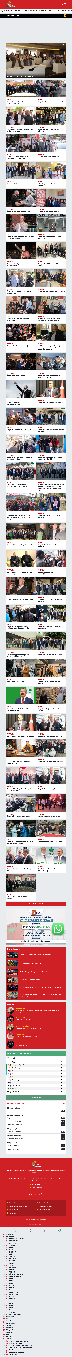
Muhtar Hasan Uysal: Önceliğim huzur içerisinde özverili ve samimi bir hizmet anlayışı (51, 348)
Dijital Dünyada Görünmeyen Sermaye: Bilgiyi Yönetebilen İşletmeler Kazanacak (38, 1011)
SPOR (64, 11)
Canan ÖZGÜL (20, 1034)
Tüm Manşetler (13, 1209)
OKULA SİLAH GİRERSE (23, 1020)
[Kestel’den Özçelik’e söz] (21, 668)
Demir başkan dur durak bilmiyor (50, 654)
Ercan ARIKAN (20, 1008)
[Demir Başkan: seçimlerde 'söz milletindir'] (51, 223)
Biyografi (9, 1330)
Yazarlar (9, 1321)
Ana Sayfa (9, 1234)
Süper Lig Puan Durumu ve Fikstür (20, 1347)
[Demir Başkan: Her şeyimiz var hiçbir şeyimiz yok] (51, 362)
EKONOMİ (12, 1252)
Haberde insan (14, 1292)
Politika (12, 1285)
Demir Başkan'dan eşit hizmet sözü (51, 291)
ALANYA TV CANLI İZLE (13, 11)
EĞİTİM (11, 1254)
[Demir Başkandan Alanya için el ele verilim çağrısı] (21, 558)
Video (8, 1319)
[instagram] (44, 1230)
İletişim (33, 1219)
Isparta (11, 1307)
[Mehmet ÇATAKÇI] (10, 1019)
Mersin (11, 1310)
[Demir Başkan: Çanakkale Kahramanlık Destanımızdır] (21, 471)
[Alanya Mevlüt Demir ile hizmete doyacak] (51, 250)
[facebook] (15, 1230)
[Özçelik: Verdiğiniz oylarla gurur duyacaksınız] (21, 250)
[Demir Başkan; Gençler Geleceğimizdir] (21, 88)
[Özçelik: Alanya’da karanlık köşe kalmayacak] (21, 278)
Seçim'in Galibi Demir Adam (17, 184)
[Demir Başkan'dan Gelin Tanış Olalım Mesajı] (51, 855)
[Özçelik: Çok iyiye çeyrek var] (51, 143)
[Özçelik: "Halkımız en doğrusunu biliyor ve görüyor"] (21, 444)
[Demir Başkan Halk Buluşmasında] (51, 748)
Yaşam (11, 1287)
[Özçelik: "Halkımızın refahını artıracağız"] (21, 305)
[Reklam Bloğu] (36, 927)
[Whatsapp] (39, 1194)
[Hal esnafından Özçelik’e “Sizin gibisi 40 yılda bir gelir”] (21, 641)
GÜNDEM (42, 11)
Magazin (12, 1296)
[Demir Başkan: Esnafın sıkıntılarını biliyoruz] (51, 416)
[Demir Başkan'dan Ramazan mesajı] (21, 722)
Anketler (9, 1332)
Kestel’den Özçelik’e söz (16, 681)
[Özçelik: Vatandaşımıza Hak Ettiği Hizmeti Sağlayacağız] (21, 828)
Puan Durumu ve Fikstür (45, 1206)
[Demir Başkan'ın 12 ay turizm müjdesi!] (51, 502)
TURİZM (12, 1256)
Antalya (12, 1298)
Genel (11, 1283)
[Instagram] (36, 1194)
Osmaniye (12, 1312)
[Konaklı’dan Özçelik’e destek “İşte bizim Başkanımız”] (21, 116)
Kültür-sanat (13, 1294)
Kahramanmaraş (15, 1314)
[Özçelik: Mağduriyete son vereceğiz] (51, 558)
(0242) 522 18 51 (37, 1184)
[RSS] (42, 1194)
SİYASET (50, 11)
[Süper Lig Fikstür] (64, 1103)
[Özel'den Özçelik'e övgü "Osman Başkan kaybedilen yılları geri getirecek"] (21, 502)
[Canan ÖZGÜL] (10, 1036)
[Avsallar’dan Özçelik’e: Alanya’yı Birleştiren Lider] (21, 775)
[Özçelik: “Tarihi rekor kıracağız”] (21, 416)
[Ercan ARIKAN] (10, 1010)
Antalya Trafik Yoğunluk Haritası (18, 1206)
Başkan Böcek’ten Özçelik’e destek (20, 545)
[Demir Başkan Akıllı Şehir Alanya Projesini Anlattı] (21, 695)
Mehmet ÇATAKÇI (21, 1017)
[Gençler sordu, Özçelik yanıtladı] (51, 828)
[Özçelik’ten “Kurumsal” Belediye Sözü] (21, 855)
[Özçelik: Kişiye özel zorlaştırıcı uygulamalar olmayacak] (21, 143)
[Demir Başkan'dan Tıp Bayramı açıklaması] (51, 613)
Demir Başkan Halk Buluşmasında (50, 761)
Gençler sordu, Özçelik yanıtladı (50, 841)
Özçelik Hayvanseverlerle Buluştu (20, 599)
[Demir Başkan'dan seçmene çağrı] (51, 389)
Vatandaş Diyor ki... (22, 1043)
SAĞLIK (11, 1278)
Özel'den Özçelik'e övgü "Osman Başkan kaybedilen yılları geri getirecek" (19, 517)
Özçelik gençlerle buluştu (17, 375)
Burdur (11, 1303)
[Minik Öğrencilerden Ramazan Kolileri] (51, 170)
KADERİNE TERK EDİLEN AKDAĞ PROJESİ (28, 1028)
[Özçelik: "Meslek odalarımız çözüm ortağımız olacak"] (21, 223)
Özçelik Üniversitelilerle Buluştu (19, 816)
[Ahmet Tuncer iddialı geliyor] (51, 198)
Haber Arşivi (12, 1213)
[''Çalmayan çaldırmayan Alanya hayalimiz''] (51, 586)
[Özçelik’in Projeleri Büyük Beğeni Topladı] (51, 695)
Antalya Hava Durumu (45, 1202)
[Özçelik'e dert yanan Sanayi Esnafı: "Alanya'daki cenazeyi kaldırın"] (21, 613)
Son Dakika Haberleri (44, 1209)
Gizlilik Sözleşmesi (41, 1219)
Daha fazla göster (36, 904)
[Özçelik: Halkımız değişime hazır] (51, 722)
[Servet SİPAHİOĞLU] (10, 1027)
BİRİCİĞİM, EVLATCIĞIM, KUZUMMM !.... (28, 1037)
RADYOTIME (32, 11)
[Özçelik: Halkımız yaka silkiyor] (21, 198)
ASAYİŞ (57, 11)
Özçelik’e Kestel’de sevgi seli (49, 816)
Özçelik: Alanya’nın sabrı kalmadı (50, 102)
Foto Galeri (10, 1316)
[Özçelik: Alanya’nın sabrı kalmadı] (51, 88)
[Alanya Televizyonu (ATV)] (11, 4)
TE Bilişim (40, 1224)
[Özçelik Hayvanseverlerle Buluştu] (21, 586)
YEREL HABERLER (15, 1276)
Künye (28, 1219)
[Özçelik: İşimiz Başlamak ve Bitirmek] (51, 531)
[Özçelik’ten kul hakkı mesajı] (21, 332)
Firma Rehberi (11, 1323)
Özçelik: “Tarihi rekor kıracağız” (19, 430)
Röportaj (9, 1327)
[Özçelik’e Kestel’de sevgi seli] (51, 803)
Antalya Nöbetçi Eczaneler (16, 1202)
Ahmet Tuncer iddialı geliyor (48, 211)
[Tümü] (64, 1004)
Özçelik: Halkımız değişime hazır (50, 736)
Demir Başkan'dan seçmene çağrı (50, 402)
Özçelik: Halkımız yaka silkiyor (18, 211)
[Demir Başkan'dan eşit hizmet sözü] (51, 278)
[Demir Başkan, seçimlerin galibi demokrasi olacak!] (51, 444)
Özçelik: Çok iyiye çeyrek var (49, 156)
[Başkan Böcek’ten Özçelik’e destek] (21, 531)
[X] (32, 1194)
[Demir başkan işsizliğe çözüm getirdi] (21, 883)
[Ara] (62, 4)
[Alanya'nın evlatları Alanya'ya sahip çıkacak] (21, 748)
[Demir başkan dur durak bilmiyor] (51, 641)
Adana (11, 1301)
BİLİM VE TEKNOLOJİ (16, 1274)
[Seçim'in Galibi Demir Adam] (21, 170)
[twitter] (30, 1230)
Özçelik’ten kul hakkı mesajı (17, 346)
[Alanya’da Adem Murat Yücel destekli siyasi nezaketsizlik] (51, 305)
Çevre (11, 1290)
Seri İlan (9, 1325)
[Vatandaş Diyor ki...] (10, 1044)
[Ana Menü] (65, 4)
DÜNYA (11, 1281)
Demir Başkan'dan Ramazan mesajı (20, 736)
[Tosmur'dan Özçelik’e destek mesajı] (51, 668)
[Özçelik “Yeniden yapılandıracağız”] (21, 389)
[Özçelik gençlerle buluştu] (21, 362)
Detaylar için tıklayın (36, 1097)
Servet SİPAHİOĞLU (22, 1026)
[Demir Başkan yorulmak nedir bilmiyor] (51, 116)
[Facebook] (29, 1194)
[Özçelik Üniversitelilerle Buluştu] (21, 803)
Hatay (11, 1305)
